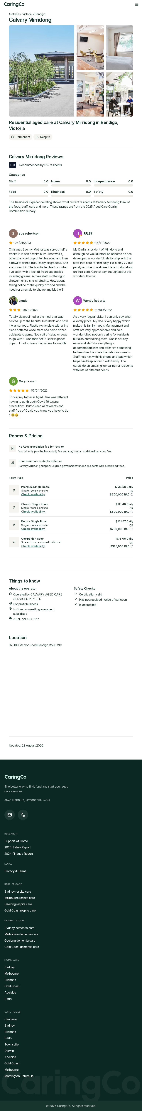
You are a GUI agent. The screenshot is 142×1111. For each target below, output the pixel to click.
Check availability (33, 494)
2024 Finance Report (18, 853)
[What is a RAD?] (132, 494)
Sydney (9, 967)
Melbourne (11, 973)
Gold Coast (11, 986)
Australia (14, 14)
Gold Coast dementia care (21, 947)
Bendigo (40, 14)
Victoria (27, 14)
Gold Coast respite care (20, 910)
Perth (8, 999)
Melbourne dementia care (21, 934)
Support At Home (16, 841)
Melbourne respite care (19, 898)
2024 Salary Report (17, 847)
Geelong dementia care (19, 940)
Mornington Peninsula (18, 1076)
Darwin (9, 1051)
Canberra (10, 1019)
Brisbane (10, 980)
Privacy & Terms (15, 871)
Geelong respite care (18, 904)
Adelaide (10, 992)
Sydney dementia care (19, 928)
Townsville (11, 1044)
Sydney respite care (17, 891)
